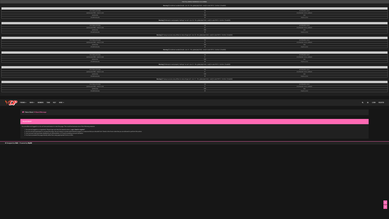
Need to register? (80, 129)
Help (54, 102)
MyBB (30, 143)
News (31, 102)
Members (40, 102)
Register (381, 102)
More (61, 102)
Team (48, 102)
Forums (22, 102)
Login (374, 102)
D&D (16, 143)
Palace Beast (29, 112)
